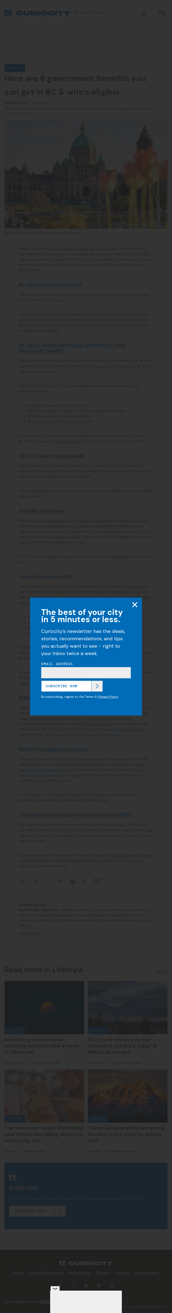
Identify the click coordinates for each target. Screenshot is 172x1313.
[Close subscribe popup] (135, 604)
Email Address (57, 664)
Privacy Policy (108, 697)
